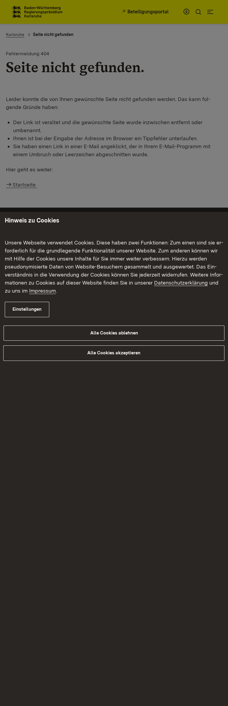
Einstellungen (27, 309)
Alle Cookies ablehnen (114, 333)
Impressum (42, 291)
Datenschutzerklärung (181, 282)
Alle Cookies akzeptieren (113, 353)
